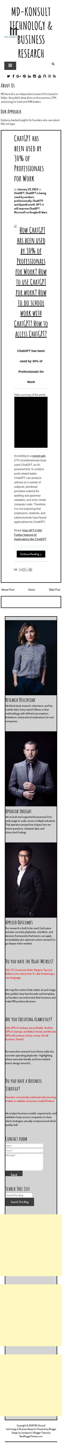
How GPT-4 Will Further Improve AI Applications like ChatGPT (30, 535)
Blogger (52, 1429)
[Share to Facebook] (30, 569)
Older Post (54, 589)
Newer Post (8, 589)
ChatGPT (19, 193)
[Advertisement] (31, 1245)
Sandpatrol (26, 1432)
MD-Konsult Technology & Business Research (31, 32)
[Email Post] (14, 569)
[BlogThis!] (24, 569)
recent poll (38, 455)
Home (31, 589)
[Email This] (20, 569)
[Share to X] (27, 569)
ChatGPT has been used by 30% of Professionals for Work (29, 158)
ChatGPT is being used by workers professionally (30, 196)
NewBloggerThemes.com (31, 1436)
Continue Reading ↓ (31, 554)
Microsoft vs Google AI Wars (30, 212)
